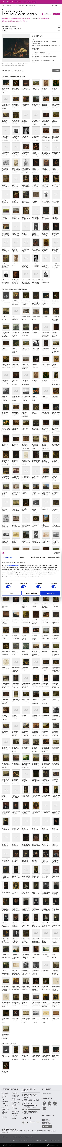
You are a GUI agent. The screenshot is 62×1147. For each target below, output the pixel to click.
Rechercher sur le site (27, 5)
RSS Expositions (46, 1120)
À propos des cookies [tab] (54, 557)
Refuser (11, 593)
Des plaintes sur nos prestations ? (17, 1140)
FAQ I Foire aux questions (5, 1095)
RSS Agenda (45, 1119)
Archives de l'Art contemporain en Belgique (16, 1104)
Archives (14, 1101)
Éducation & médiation (8, 21)
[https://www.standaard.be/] (38, 1122)
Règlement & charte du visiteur (5, 1112)
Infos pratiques (6, 18)
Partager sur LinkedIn (56, 30)
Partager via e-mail (59, 30)
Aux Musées (5, 1106)
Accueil (3, 5)
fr (56, 5)
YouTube (50, 1105)
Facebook (44, 1105)
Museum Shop (5, 1109)
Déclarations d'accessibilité (32, 1140)
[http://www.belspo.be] (23, 1122)
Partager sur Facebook (54, 30)
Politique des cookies (55, 1140)
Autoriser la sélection (31, 593)
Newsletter (48, 1126)
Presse (14, 5)
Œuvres (59, 27)
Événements (21, 5)
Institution (46, 18)
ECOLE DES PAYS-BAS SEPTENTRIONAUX (44, 57)
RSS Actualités (45, 1122)
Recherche (19, 21)
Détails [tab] (22, 557)
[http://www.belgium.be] (27, 1122)
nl (52, 5)
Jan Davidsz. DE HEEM (41, 53)
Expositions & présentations (18, 18)
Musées (41, 18)
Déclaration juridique (44, 1140)
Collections (35, 18)
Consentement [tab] (8, 557)
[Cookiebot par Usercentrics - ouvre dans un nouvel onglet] (53, 552)
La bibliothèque (15, 1095)
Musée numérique (14, 1107)
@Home (25, 21)
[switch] (23, 586)
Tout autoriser (51, 593)
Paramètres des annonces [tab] (38, 557)
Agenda (28, 18)
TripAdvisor (44, 1111)
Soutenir (14, 1116)
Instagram (55, 1105)
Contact (9, 5)
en (59, 5)
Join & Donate (47, 14)
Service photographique (16, 1098)
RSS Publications (46, 1123)
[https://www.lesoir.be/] (32, 1122)
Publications (15, 1096)
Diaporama (56, 70)
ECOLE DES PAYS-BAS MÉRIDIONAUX (43, 61)
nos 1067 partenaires (13, 565)
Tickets (57, 14)
